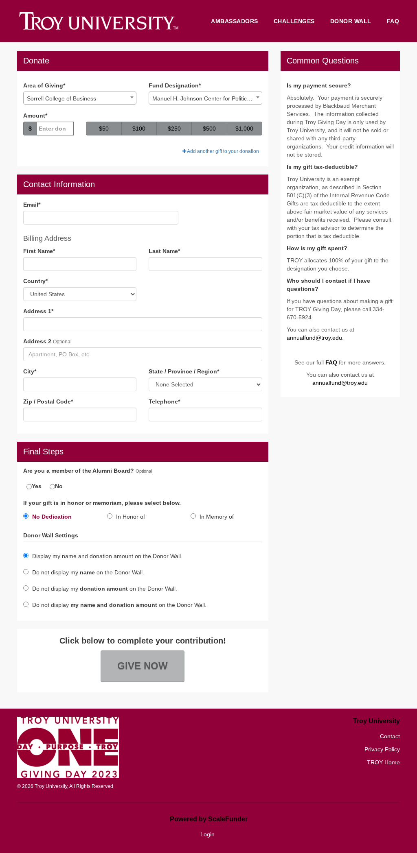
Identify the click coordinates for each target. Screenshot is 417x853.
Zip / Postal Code (48, 401)
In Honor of (129, 516)
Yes (37, 486)
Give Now (142, 665)
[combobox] (79, 98)
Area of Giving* (44, 85)
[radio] (59, 518)
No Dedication (51, 516)
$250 (174, 128)
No (59, 486)
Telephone (164, 401)
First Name (39, 251)
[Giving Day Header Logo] (98, 21)
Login (207, 834)
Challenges (294, 21)
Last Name (164, 251)
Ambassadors (234, 21)
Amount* (35, 115)
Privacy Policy (382, 749)
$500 (209, 128)
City (29, 371)
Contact (390, 736)
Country (35, 281)
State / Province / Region (184, 371)
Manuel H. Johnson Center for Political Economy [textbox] (206, 98)
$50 (104, 128)
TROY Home (383, 762)
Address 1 (38, 311)
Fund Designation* (175, 85)
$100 (138, 128)
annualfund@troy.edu (314, 337)
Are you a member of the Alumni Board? (78, 471)
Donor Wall (350, 21)
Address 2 (37, 341)
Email (31, 204)
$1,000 (244, 128)
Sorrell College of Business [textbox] (61, 98)
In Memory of (216, 516)
